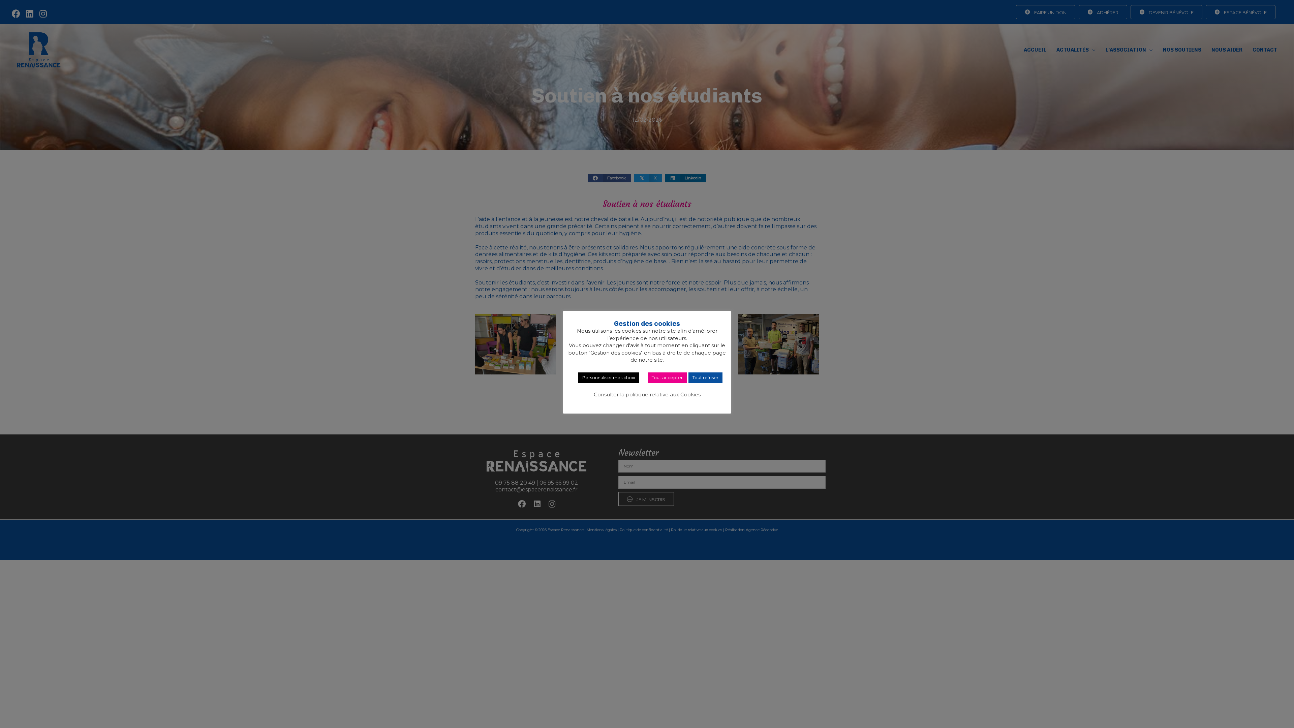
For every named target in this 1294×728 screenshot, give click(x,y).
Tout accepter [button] (667, 377)
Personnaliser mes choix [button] (608, 377)
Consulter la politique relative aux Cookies (647, 394)
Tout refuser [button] (705, 377)
